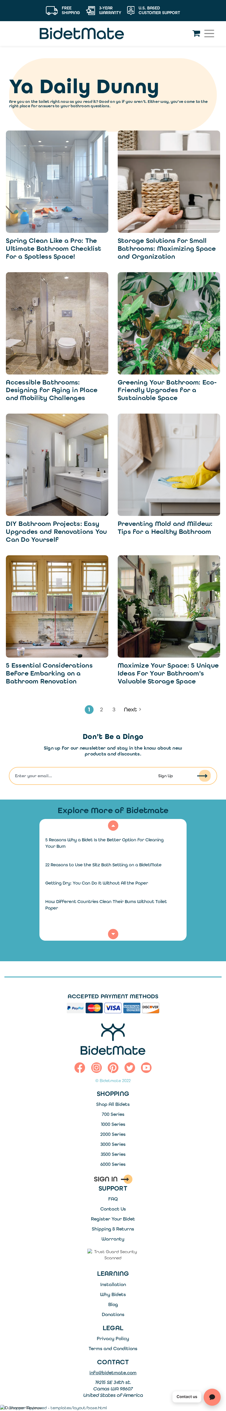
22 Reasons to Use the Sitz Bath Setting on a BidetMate (103, 864)
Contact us (187, 1396)
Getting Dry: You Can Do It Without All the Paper (96, 883)
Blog (113, 1304)
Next (130, 709)
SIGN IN (106, 1179)
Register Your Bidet (113, 1219)
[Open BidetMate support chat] (212, 1397)
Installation (113, 1284)
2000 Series (113, 1134)
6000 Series (113, 1164)
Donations (113, 1314)
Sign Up (165, 775)
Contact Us (113, 1209)
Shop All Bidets (113, 1104)
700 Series (113, 1114)
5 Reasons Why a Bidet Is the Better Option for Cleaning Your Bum (104, 843)
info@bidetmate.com (113, 1372)
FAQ (113, 1199)
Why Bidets (113, 1294)
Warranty (113, 1239)
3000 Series (113, 1144)
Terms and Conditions (113, 1348)
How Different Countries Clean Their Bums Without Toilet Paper (106, 905)
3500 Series (113, 1154)
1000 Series (113, 1124)
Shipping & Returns (113, 1229)
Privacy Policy (113, 1338)
